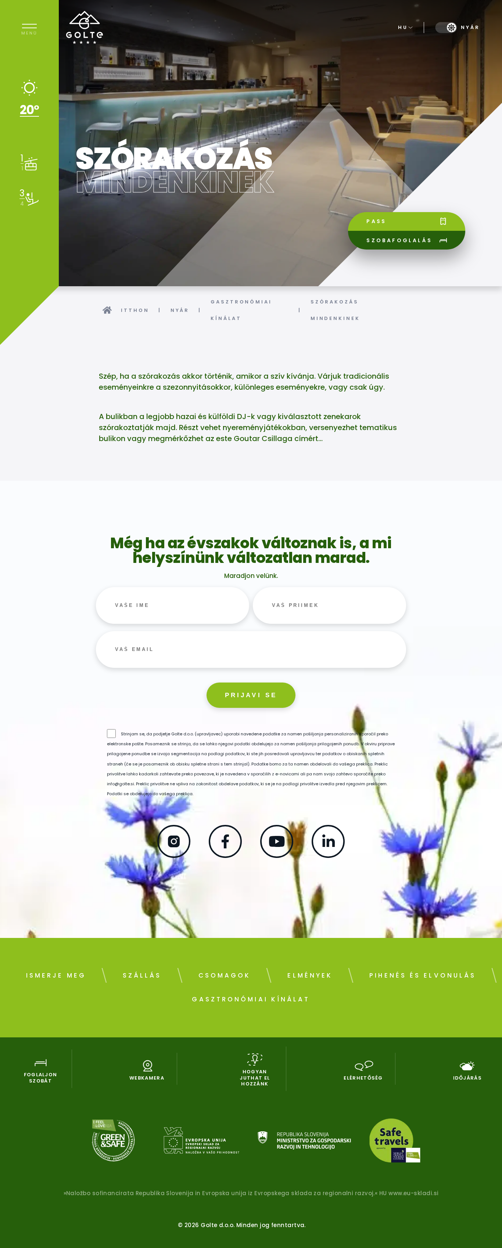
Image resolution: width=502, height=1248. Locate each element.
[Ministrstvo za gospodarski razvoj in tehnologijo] (304, 1141)
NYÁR (180, 310)
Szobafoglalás (399, 240)
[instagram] (173, 855)
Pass (376, 221)
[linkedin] (328, 855)
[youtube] (276, 855)
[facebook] (225, 855)
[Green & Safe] (113, 1142)
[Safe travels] (394, 1141)
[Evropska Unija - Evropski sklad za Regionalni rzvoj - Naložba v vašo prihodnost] (201, 1141)
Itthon (135, 310)
